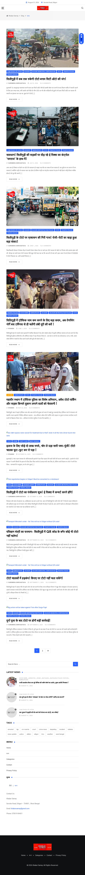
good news (23, 678)
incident (62, 729)
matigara (45, 678)
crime (39, 678)
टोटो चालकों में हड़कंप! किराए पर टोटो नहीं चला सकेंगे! (34, 578)
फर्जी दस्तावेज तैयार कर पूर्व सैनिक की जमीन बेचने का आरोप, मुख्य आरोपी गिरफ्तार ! (44, 683)
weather (50, 734)
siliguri (36, 734)
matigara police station (59, 678)
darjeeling (53, 729)
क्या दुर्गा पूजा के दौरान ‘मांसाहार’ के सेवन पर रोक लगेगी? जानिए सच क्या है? (41, 697)
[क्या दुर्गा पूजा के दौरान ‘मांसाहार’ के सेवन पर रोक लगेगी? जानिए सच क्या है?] (11, 697)
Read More (13, 99)
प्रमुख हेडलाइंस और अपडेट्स (26, 694)
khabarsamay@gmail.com (20, 809)
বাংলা (7, 753)
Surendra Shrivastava (17, 83)
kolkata (70, 729)
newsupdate (23, 680)
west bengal (60, 734)
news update (12, 734)
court (34, 729)
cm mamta (25, 729)
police (22, 734)
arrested (31, 678)
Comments (46, 83)
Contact (9, 765)
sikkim (29, 734)
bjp (18, 729)
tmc (42, 734)
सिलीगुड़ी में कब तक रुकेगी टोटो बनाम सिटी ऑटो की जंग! (36, 79)
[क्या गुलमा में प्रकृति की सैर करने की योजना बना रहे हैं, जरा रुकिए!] (11, 712)
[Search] (82, 8)
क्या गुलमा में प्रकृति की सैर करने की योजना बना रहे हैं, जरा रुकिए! (38, 712)
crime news (43, 729)
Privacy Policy (11, 771)
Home (8, 748)
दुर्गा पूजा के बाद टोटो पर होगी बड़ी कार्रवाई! (28, 620)
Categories (10, 759)
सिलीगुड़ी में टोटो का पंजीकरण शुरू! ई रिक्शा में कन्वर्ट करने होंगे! (39, 492)
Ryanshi (11, 328)
